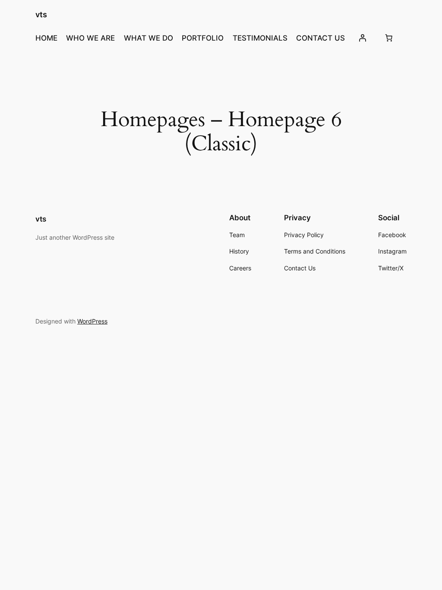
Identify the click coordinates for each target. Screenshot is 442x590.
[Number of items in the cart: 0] (389, 38)
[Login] (362, 38)
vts (41, 14)
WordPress (92, 321)
